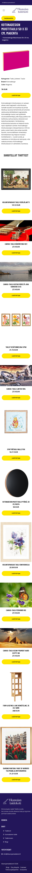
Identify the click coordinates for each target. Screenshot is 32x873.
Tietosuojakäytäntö (11, 870)
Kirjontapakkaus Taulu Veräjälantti (16, 202)
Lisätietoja (16, 95)
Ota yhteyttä (15, 867)
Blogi (6, 842)
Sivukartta (23, 870)
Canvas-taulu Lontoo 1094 (16, 389)
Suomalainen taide (11, 834)
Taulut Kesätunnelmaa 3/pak (16, 347)
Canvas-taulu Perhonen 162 (16, 610)
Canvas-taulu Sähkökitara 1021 (16, 244)
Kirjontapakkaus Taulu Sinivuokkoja (16, 565)
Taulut (23, 79)
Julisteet (17, 79)
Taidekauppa (8, 18)
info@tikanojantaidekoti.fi (8, 2)
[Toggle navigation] (3, 10)
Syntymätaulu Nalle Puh (16, 449)
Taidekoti (8, 831)
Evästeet (23, 867)
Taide (12, 79)
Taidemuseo (9, 838)
